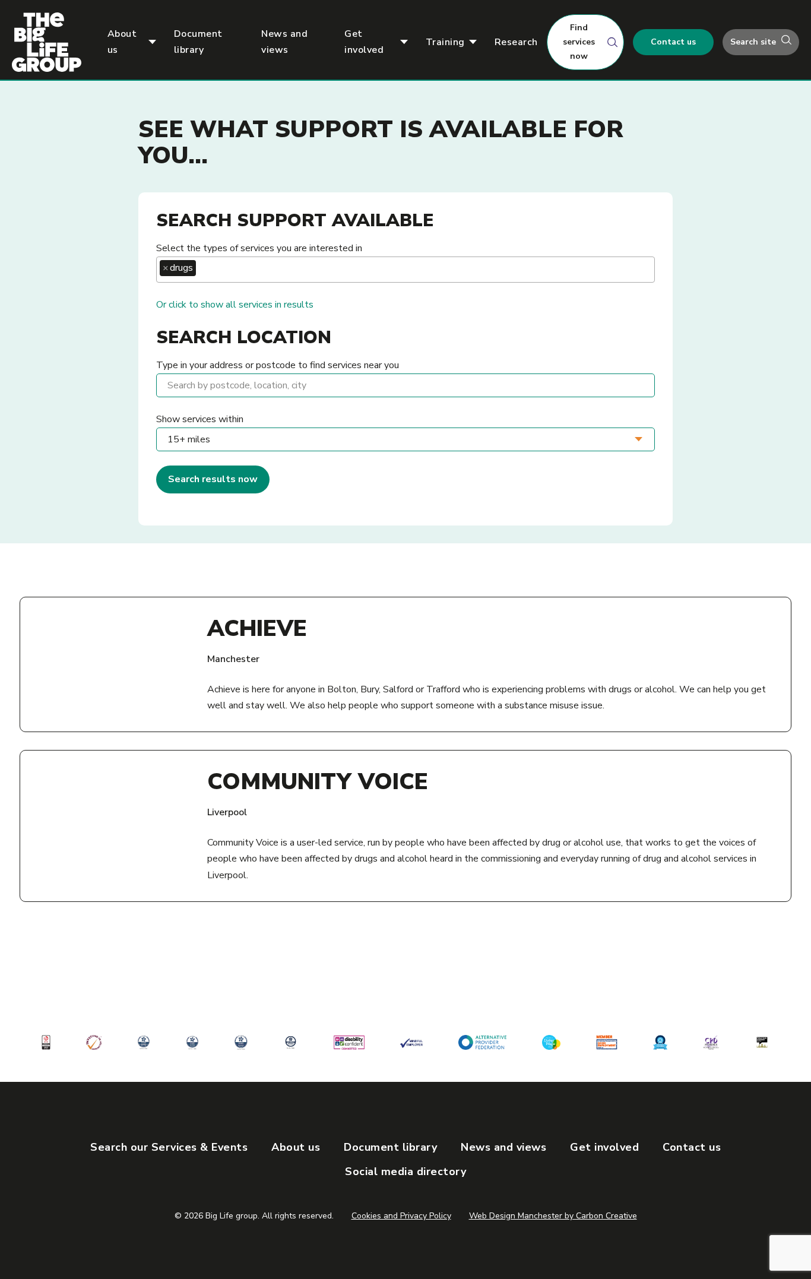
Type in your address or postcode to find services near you (277, 365)
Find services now (579, 42)
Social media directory (405, 1171)
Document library (198, 41)
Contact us (673, 42)
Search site (754, 42)
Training (445, 42)
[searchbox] (202, 268)
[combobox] (405, 269)
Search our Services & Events (169, 1147)
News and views (284, 41)
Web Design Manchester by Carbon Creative (553, 1215)
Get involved (364, 41)
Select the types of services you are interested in (259, 248)
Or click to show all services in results (234, 304)
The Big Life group (51, 42)
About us (122, 41)
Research (516, 42)
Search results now (213, 479)
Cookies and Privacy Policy (401, 1215)
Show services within (199, 419)
